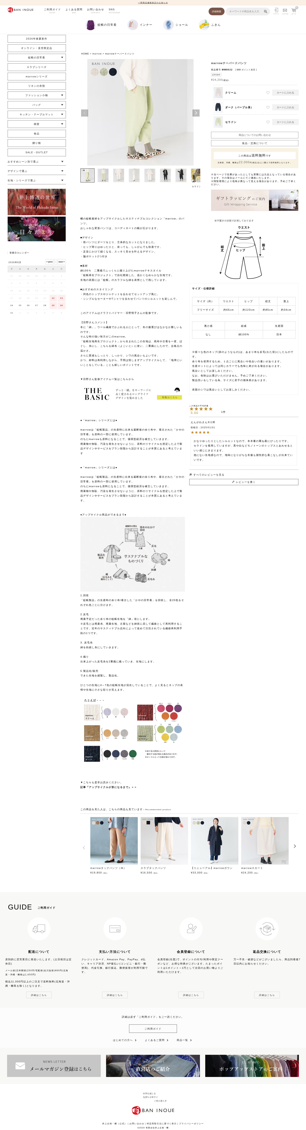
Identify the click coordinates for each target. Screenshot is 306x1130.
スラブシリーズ (37, 67)
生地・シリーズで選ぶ (22, 180)
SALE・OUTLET (37, 152)
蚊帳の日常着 (36, 57)
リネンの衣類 (36, 85)
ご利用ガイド (52, 10)
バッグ (36, 104)
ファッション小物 (36, 95)
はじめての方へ (123, 1040)
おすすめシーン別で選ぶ (23, 161)
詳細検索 (216, 11)
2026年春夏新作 (36, 38)
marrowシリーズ (37, 76)
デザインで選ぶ (17, 171)
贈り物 (36, 143)
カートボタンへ (202, 1119)
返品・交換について (255, 143)
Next (196, 113)
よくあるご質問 (155, 1040)
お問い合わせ (95, 10)
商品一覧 (182, 1040)
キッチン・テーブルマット (37, 114)
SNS (114, 10)
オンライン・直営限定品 (36, 48)
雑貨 (36, 124)
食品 (36, 133)
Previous (84, 113)
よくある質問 (74, 10)
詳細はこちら (39, 995)
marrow (97, 54)
